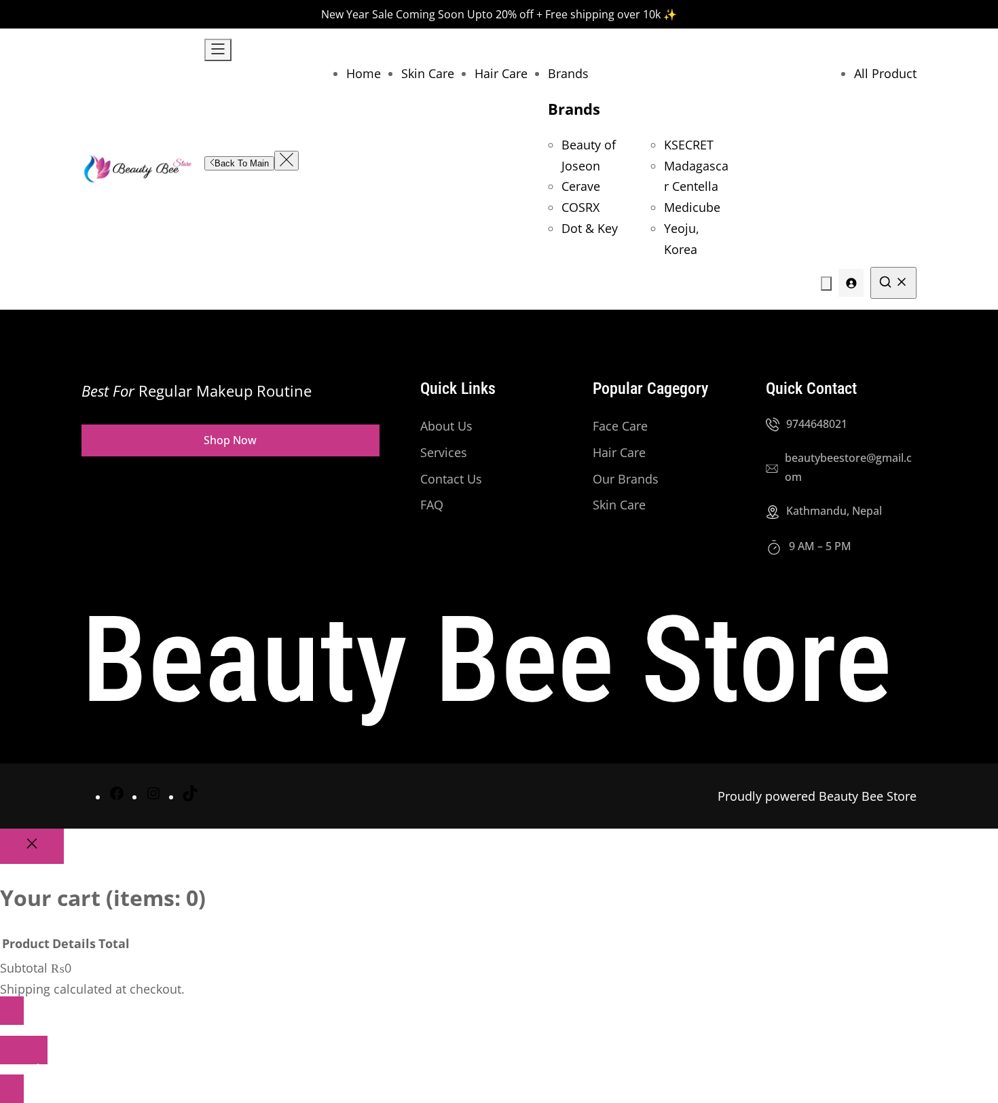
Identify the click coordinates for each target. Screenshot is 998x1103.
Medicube (692, 207)
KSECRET (689, 145)
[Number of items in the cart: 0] (826, 283)
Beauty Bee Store (486, 660)
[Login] (851, 282)
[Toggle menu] (218, 50)
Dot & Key (589, 228)
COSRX (580, 207)
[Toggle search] (893, 283)
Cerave (580, 186)
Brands (574, 108)
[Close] (32, 846)
